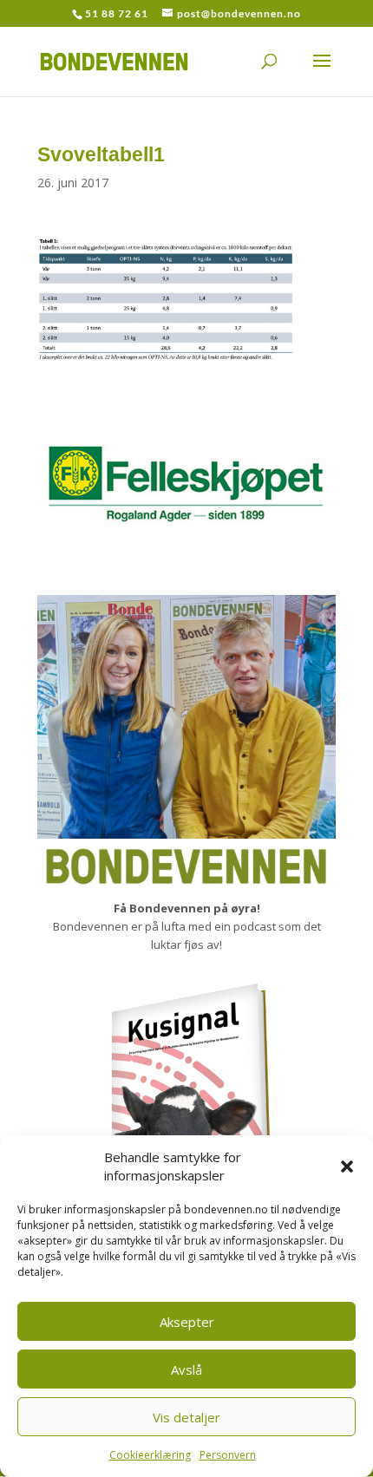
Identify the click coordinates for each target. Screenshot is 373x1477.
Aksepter (187, 1321)
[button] (347, 1166)
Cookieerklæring (150, 1455)
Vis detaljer (186, 1417)
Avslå (186, 1369)
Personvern (228, 1455)
